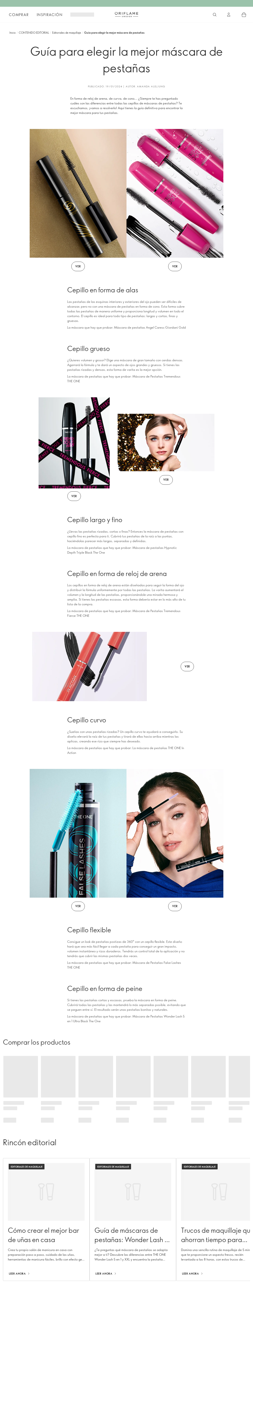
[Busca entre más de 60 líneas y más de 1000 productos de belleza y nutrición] (215, 15)
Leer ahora (17, 1273)
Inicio (12, 32)
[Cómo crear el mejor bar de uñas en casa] (46, 1219)
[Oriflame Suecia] (126, 14)
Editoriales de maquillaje (66, 32)
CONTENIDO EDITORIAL (34, 32)
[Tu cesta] (244, 14)
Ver (78, 266)
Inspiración (50, 14)
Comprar (19, 14)
